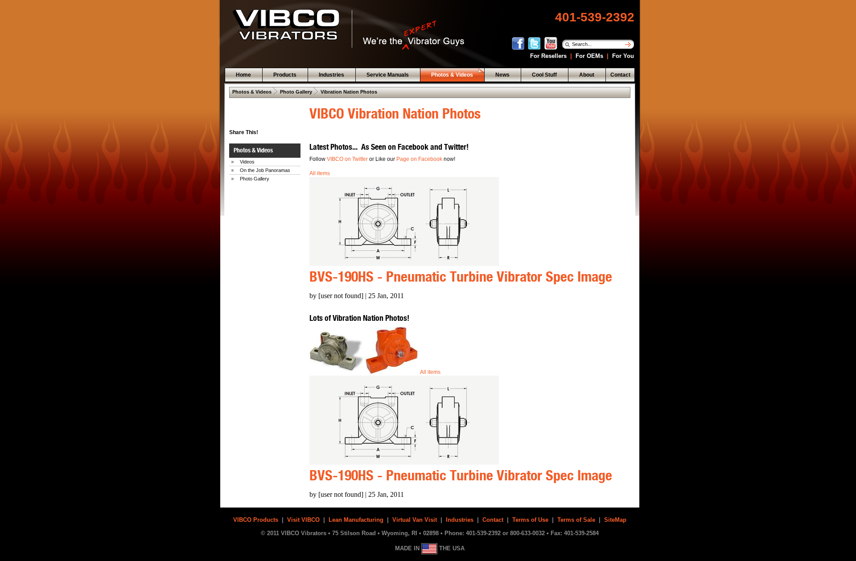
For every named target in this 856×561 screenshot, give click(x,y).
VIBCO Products (255, 519)
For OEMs (589, 56)
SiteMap (615, 519)
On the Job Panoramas (265, 170)
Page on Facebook (420, 159)
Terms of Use (530, 519)
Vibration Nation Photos (349, 91)
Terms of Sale (576, 519)
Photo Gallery (296, 91)
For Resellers (547, 56)
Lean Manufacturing (356, 519)
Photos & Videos (252, 91)
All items (319, 173)
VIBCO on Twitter (347, 159)
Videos (247, 161)
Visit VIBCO (303, 519)
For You (622, 56)
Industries (459, 519)
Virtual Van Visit (414, 519)
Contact (492, 519)
